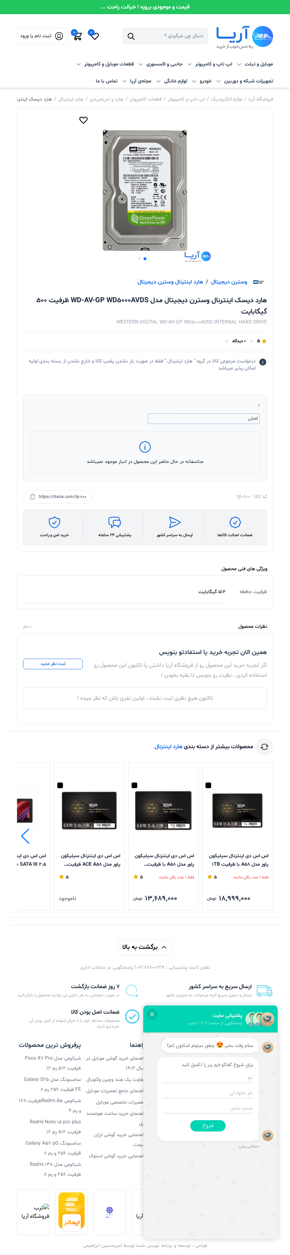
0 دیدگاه (239, 341)
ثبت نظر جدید (53, 664)
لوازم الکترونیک (226, 99)
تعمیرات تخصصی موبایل (120, 1102)
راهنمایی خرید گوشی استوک (117, 1156)
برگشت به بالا (140, 947)
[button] (145, 258)
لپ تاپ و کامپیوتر (186, 99)
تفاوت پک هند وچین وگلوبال (115, 1079)
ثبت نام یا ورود (35, 36)
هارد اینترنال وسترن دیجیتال (170, 282)
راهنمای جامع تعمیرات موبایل (115, 1091)
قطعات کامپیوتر (146, 99)
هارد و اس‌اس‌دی (106, 99)
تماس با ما (106, 81)
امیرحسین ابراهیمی (102, 1245)
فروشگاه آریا (261, 99)
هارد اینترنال (70, 99)
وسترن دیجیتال (229, 282)
